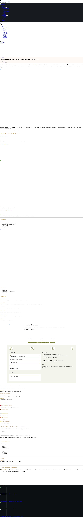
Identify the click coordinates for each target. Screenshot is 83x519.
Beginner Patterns (5, 36)
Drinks (4, 30)
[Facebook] (0, 24)
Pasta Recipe (5, 32)
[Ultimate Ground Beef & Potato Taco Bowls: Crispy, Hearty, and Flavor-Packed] (3, 500)
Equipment (32, 349)
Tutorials (4, 35)
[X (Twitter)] (1, 24)
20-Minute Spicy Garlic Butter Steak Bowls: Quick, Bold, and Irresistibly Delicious (11, 516)
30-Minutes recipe (5, 33)
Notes (73, 349)
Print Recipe (26, 329)
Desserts (4, 29)
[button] (39, 355)
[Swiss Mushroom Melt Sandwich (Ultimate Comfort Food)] (3, 493)
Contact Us (3, 39)
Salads (4, 31)
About (2, 38)
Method (53, 349)
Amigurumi (5, 37)
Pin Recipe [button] (32, 329)
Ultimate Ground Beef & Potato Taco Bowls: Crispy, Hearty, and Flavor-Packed (11, 501)
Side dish (4, 34)
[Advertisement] (41, 50)
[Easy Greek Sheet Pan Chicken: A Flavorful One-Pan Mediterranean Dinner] (3, 508)
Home (2, 26)
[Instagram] (2, 24)
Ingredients (11, 349)
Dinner (4, 28)
